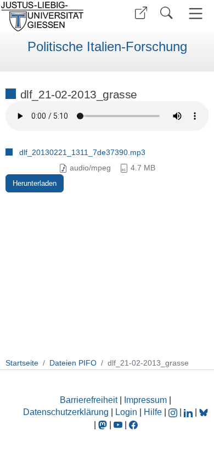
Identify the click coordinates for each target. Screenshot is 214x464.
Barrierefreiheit (88, 400)
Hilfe (153, 412)
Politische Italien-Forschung (107, 47)
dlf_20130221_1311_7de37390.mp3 (82, 152)
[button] (141, 13)
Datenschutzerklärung (66, 412)
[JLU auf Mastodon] (103, 424)
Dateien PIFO (73, 362)
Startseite (21, 362)
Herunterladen (35, 183)
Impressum (145, 400)
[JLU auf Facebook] (133, 424)
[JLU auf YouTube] (118, 424)
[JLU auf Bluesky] (203, 412)
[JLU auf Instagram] (173, 412)
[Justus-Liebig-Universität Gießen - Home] (52, 16)
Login (127, 412)
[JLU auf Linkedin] (189, 412)
